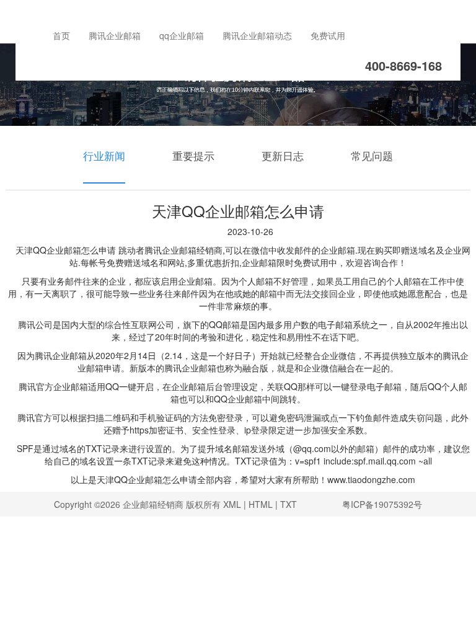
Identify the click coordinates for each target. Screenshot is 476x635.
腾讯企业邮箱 (115, 35)
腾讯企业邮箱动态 (257, 35)
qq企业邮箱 (181, 35)
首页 (61, 35)
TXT (288, 504)
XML (232, 504)
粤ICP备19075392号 (382, 504)
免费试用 (328, 35)
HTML (261, 504)
